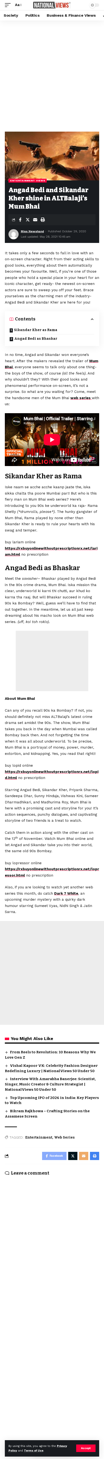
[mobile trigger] (9, 5)
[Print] (42, 220)
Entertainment (38, 1137)
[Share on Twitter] (27, 220)
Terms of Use (33, 1450)
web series (81, 398)
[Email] (35, 220)
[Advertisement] (52, 75)
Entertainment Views (27, 180)
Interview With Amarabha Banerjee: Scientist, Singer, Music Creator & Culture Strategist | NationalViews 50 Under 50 (50, 1084)
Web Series (64, 1137)
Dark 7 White (66, 893)
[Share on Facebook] (20, 220)
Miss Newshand (32, 231)
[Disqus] (52, 1243)
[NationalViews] (52, 5)
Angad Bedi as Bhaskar (35, 339)
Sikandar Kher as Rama (35, 330)
